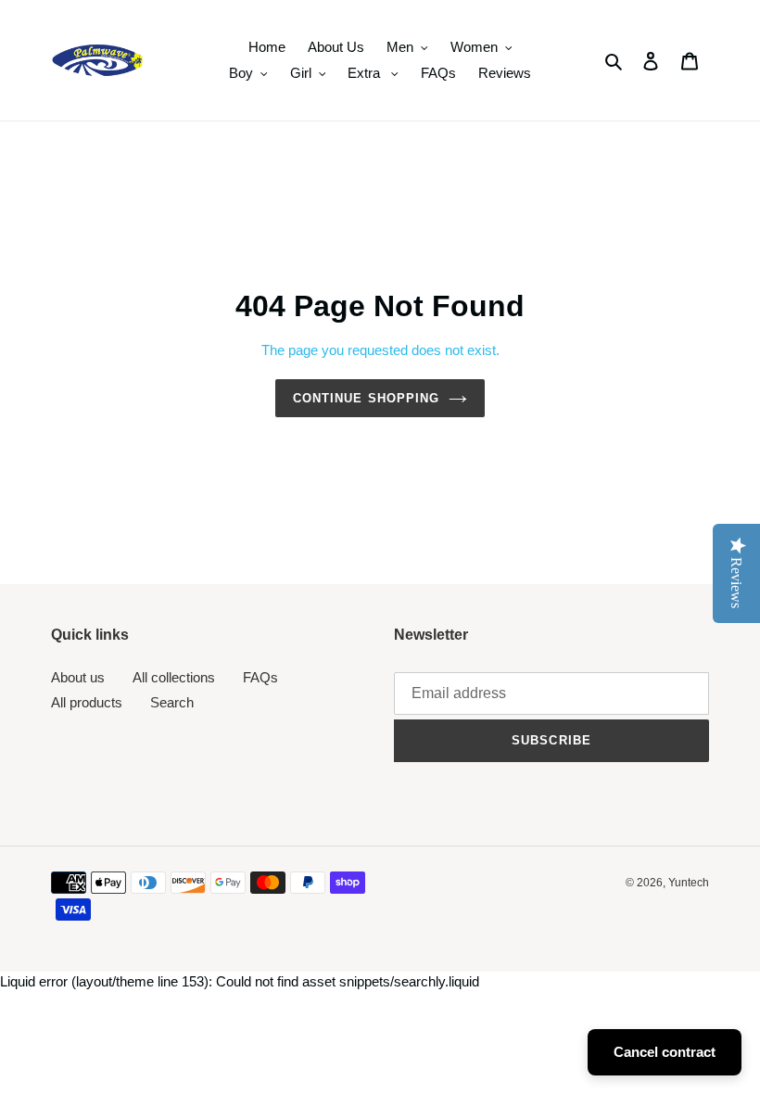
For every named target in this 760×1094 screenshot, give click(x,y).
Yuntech (688, 882)
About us (78, 677)
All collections (174, 677)
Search (172, 702)
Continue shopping (366, 398)
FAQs (260, 677)
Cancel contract (665, 1052)
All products (86, 702)
